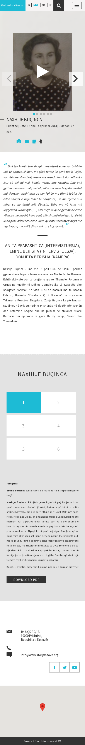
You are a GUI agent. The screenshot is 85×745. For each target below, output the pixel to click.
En (28, 5)
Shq (36, 5)
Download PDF (26, 580)
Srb (44, 5)
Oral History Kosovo (12, 5)
